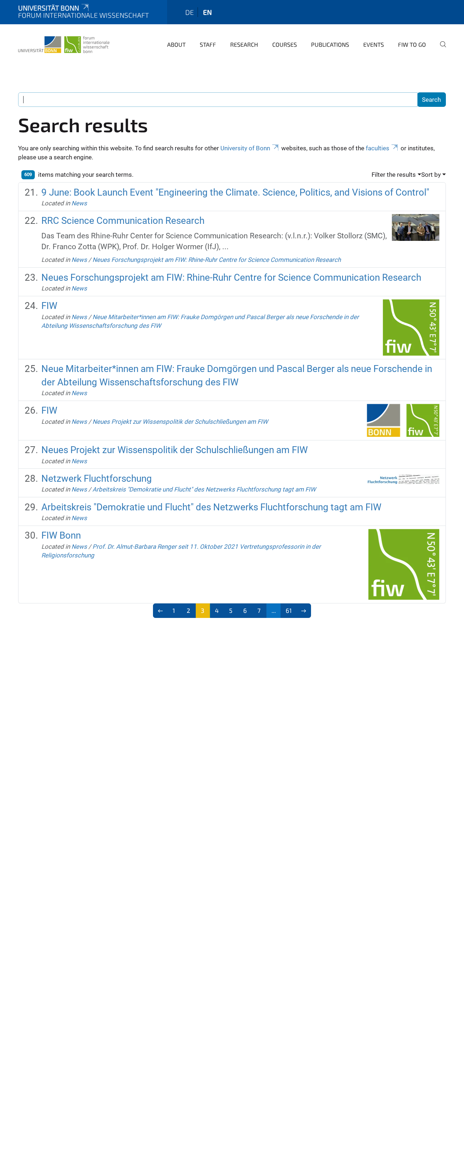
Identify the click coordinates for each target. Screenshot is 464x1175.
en (207, 12)
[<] (160, 610)
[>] (303, 610)
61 (289, 610)
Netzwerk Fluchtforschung (96, 478)
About (176, 44)
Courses (284, 44)
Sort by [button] (431, 174)
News (79, 203)
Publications (330, 44)
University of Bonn (245, 148)
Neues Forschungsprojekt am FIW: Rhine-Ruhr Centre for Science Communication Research (216, 259)
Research (244, 44)
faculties (377, 148)
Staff (208, 44)
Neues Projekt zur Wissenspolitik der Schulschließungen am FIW (180, 421)
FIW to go (412, 44)
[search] (440, 49)
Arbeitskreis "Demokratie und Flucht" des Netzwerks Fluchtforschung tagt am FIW (204, 489)
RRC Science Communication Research (122, 220)
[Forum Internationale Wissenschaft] (63, 43)
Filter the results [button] (394, 174)
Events (373, 44)
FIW (49, 305)
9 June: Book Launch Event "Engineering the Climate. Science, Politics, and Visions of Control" (235, 192)
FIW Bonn (61, 535)
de (189, 12)
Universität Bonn (48, 8)
